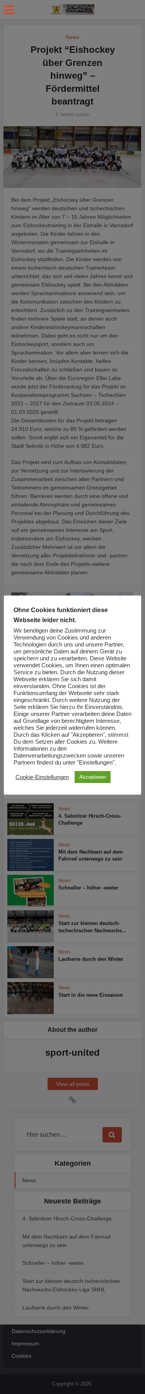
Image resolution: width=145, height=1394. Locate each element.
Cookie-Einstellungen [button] (42, 777)
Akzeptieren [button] (92, 777)
